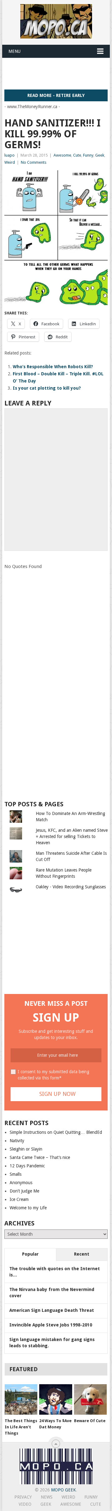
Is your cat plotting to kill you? (47, 388)
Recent (81, 1254)
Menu (14, 51)
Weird (9, 162)
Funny (88, 155)
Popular (30, 1254)
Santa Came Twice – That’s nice (40, 1157)
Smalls (15, 1174)
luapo (9, 155)
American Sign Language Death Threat (51, 1310)
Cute (77, 155)
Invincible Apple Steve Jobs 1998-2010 (50, 1324)
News (47, 1497)
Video (25, 1504)
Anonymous (21, 1182)
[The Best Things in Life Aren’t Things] (21, 1399)
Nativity (17, 1140)
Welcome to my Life (28, 1207)
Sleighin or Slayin (26, 1149)
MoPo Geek (63, 1489)
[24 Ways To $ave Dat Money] (55, 1399)
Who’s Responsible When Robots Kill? (53, 366)
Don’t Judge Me (24, 1190)
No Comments (33, 162)
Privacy (23, 1497)
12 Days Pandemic (27, 1165)
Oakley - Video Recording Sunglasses (71, 886)
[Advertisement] (58, 73)
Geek (99, 155)
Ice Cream (19, 1199)
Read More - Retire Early (56, 95)
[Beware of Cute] (90, 1399)
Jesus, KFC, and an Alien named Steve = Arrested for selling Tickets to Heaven (72, 836)
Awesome (62, 155)
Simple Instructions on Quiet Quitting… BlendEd (56, 1132)
